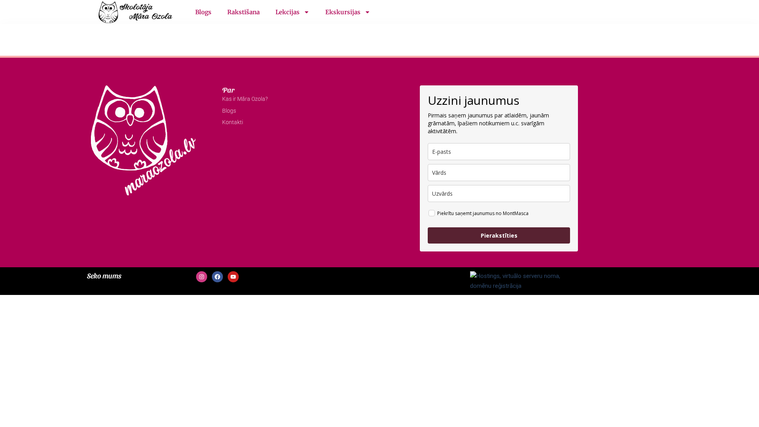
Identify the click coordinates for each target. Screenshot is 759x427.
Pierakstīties (499, 235)
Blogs (203, 12)
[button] (668, 12)
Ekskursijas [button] (343, 12)
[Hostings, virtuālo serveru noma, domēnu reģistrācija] (520, 280)
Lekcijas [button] (288, 12)
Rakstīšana (243, 12)
